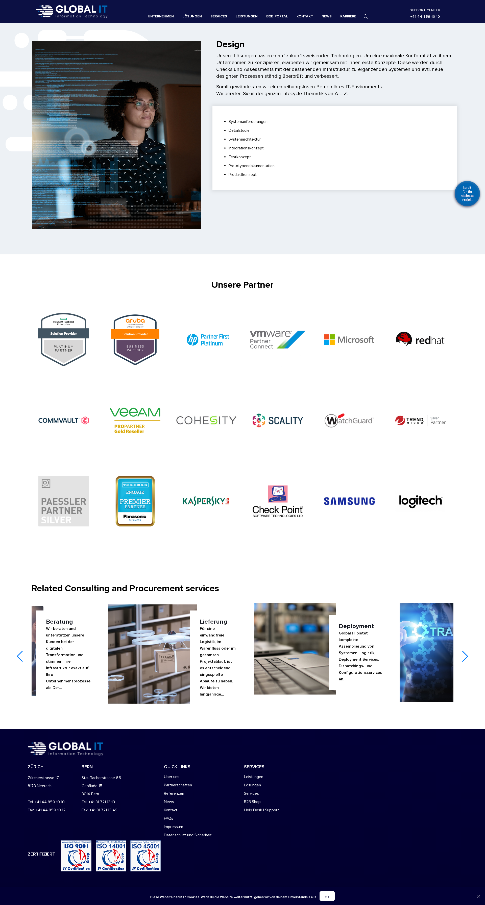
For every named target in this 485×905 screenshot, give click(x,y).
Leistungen (253, 776)
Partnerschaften (178, 785)
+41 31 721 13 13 (101, 802)
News (169, 801)
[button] (465, 656)
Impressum (173, 826)
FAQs (168, 818)
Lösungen (252, 785)
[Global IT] (86, 11)
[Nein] (478, 896)
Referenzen (174, 793)
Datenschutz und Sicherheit (188, 835)
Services (251, 793)
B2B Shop (252, 801)
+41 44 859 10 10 (425, 16)
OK (327, 897)
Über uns (171, 776)
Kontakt (170, 810)
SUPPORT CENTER (425, 10)
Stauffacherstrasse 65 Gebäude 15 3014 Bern (101, 785)
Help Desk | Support (261, 810)
